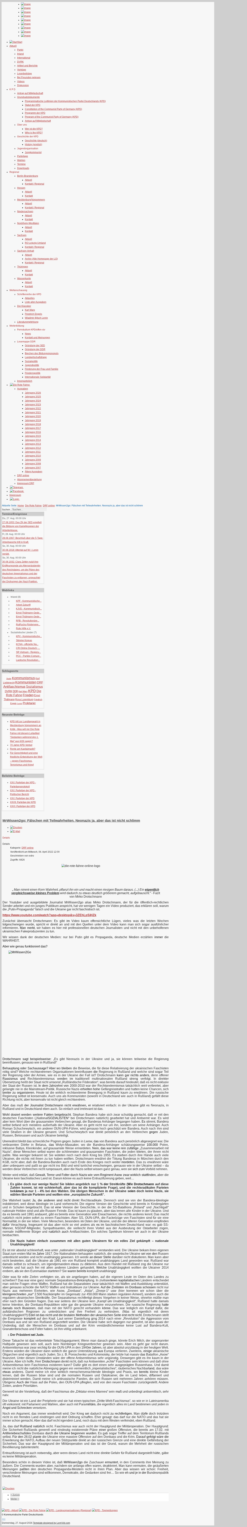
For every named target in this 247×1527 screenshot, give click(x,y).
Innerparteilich (24, 381)
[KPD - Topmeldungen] (105, 1510)
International (23, 57)
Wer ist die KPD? (34, 128)
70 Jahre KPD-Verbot (21, 745)
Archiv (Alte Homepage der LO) (41, 258)
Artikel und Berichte (27, 65)
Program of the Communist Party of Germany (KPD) (52, 116)
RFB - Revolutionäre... (27, 620)
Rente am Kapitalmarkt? (22, 749)
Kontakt (29, 195)
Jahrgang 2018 (33, 424)
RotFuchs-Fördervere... (28, 624)
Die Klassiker (24, 306)
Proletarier (29, 703)
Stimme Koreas (24, 640)
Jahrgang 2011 (33, 452)
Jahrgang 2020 (33, 416)
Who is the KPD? (34, 132)
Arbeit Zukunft (23, 605)
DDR (15, 691)
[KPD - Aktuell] (10, 1510)
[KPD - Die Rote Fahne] (32, 1510)
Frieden (28, 695)
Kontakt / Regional (34, 183)
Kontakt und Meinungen (37, 337)
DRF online (23, 475)
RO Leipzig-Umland (35, 243)
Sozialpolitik (31, 361)
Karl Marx (30, 310)
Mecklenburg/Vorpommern (31, 199)
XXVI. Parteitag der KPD (22, 806)
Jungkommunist (33, 152)
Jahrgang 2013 (33, 444)
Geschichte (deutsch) (36, 140)
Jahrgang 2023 (33, 404)
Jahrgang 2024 (33, 400)
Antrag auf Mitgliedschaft (30, 93)
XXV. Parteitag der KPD (22, 798)
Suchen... (7, 509)
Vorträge (21, 69)
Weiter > (15, 1499)
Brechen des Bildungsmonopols (41, 353)
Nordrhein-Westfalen (28, 223)
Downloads (23, 168)
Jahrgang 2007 (33, 467)
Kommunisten (25, 682)
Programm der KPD (35, 113)
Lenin (19, 703)
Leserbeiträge (24, 73)
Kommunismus (23, 678)
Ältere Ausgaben (33, 471)
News (28, 333)
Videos (21, 81)
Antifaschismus (14, 686)
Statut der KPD (32, 105)
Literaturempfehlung (27, 322)
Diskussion (23, 85)
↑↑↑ (3, 1519)
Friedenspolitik (32, 373)
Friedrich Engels (33, 314)
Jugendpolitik (32, 365)
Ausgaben (22, 388)
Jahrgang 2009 (33, 459)
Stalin (8, 678)
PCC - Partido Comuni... (28, 656)
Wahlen (21, 160)
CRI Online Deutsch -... (28, 648)
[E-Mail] (15, 831)
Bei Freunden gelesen (29, 77)
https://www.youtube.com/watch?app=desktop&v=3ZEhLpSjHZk (49, 915)
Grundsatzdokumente (28, 97)
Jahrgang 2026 (33, 392)
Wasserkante (24, 278)
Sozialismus (34, 686)
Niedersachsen (25, 211)
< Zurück (15, 1495)
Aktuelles (30, 298)
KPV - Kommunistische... (29, 636)
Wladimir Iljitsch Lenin (36, 318)
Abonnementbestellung (29, 479)
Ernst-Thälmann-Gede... (28, 612)
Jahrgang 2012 (33, 448)
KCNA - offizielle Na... (27, 644)
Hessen (21, 188)
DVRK (20, 61)
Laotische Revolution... (28, 660)
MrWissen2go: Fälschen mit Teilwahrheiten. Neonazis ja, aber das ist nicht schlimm (71, 820)
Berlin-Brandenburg (27, 176)
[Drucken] (16, 827)
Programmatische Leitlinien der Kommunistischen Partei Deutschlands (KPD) (65, 101)
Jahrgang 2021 (33, 412)
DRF (40, 682)
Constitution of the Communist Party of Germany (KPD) (53, 109)
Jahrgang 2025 (33, 396)
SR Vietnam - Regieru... (28, 652)
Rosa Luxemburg (24, 699)
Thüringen (22, 266)
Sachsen (21, 235)
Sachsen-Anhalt (25, 251)
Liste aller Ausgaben (35, 302)
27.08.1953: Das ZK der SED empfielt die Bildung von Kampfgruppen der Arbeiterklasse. (21, 526)
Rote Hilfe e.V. (23, 628)
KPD (32, 691)
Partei (20, 49)
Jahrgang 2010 (33, 455)
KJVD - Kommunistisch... (29, 608)
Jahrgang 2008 (33, 463)
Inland (20, 54)
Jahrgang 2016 (33, 432)
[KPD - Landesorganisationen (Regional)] (68, 1510)
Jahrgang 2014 (33, 440)
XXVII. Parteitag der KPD (23, 802)
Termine (21, 164)
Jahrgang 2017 (33, 428)
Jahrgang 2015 (33, 436)
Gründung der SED (35, 345)
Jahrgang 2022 (33, 408)
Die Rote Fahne (33, 505)
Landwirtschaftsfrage (36, 357)
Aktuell (28, 180)
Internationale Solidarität (38, 377)
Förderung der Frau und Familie (41, 369)
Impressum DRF (25, 483)
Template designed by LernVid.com (51, 1523)
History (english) (33, 144)
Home (21, 505)
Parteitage (22, 156)
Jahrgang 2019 (33, 420)
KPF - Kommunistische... (28, 601)
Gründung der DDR (35, 349)
